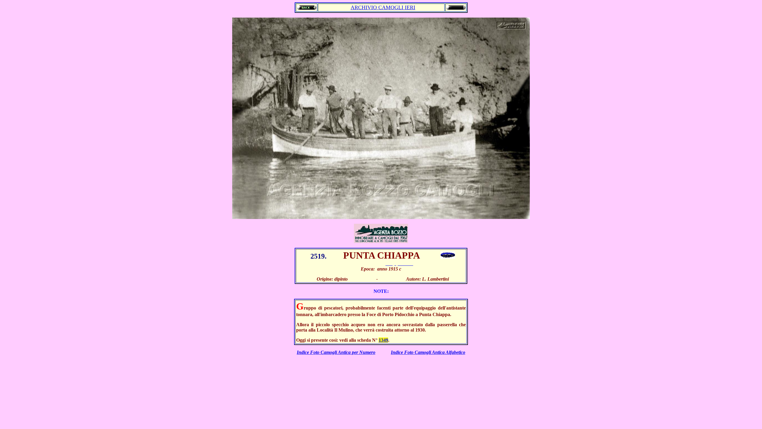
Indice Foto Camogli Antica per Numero (336, 352)
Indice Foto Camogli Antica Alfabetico (428, 352)
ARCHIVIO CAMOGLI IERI (383, 7)
